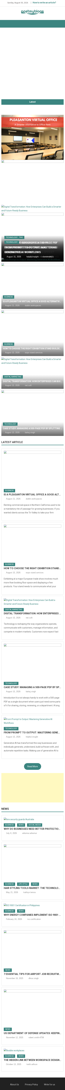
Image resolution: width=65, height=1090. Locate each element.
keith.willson (32, 1064)
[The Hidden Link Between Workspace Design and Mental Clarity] (32, 1051)
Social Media (35, 825)
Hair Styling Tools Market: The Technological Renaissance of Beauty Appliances (32, 888)
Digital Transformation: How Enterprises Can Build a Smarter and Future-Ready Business (32, 381)
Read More (32, 766)
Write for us (49, 1084)
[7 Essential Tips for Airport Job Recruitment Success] (32, 948)
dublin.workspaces (33, 305)
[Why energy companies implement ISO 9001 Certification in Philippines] (32, 905)
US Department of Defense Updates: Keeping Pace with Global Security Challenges (32, 1033)
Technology (12, 237)
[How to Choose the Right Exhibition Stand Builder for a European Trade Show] (32, 182)
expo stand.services (34, 352)
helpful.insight (32, 257)
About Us (14, 1084)
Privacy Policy (31, 1084)
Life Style (23, 884)
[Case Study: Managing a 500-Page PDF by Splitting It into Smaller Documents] (32, 235)
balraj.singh (30, 432)
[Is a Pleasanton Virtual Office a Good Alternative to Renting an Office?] (32, 137)
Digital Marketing (12, 377)
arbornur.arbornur (29, 833)
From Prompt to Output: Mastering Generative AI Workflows (32, 732)
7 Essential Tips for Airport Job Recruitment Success (32, 974)
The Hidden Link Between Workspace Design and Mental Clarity (32, 1060)
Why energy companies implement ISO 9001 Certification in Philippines (32, 914)
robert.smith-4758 (36, 1037)
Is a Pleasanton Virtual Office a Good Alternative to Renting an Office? (32, 301)
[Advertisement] (32, 65)
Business (8, 297)
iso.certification (34, 919)
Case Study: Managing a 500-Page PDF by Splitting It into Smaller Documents (32, 428)
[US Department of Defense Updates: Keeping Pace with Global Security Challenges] (32, 1007)
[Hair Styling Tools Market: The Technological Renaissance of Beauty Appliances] (32, 862)
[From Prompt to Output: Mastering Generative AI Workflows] (32, 721)
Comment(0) (48, 257)
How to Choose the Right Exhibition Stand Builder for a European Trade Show (32, 348)
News (5, 808)
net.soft (28, 385)
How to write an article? (44, 2)
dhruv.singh (34, 978)
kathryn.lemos (29, 892)
